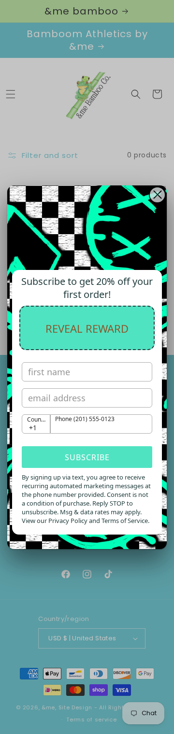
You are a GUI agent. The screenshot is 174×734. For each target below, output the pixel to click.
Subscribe (87, 457)
